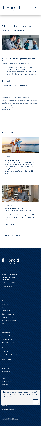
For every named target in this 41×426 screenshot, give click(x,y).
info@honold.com (8, 286)
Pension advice (7, 339)
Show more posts (12, 235)
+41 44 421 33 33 (8, 283)
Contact (5, 385)
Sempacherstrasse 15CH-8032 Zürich (9, 278)
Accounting (6, 307)
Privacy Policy (7, 396)
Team (4, 375)
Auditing (5, 304)
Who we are (6, 372)
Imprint (4, 406)
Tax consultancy (7, 311)
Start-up (5, 324)
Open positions (7, 381)
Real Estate (6, 360)
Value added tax (7, 317)
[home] (11, 6)
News (4, 378)
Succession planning (9, 321)
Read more (10, 178)
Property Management (9, 342)
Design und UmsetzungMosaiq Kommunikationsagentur (10, 419)
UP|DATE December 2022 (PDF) (16, 85)
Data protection (8, 410)
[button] (35, 8)
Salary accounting (8, 314)
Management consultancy (10, 354)
